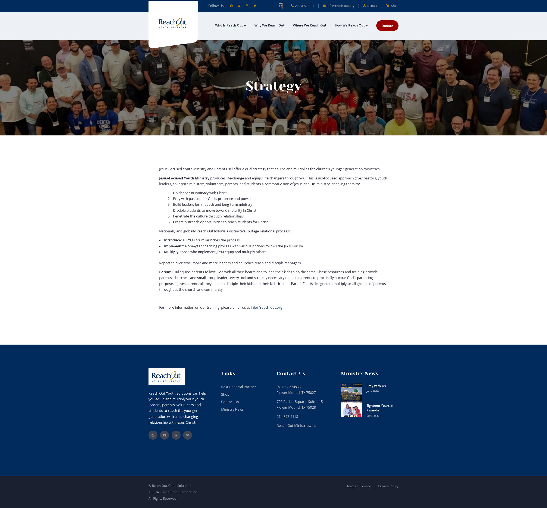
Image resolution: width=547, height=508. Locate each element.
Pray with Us (376, 386)
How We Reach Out (350, 25)
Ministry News (232, 409)
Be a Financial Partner (238, 387)
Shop (394, 6)
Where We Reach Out (309, 25)
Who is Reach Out (229, 25)
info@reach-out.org (340, 6)
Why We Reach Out (269, 25)
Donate (387, 25)
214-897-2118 (304, 6)
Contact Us (230, 401)
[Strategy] (173, 22)
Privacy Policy (388, 486)
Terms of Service (359, 486)
